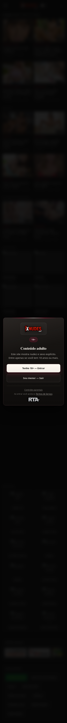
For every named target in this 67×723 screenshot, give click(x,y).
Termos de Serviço (44, 394)
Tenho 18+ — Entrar (33, 368)
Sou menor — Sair (33, 378)
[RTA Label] (33, 399)
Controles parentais (33, 390)
